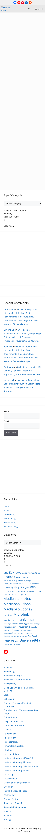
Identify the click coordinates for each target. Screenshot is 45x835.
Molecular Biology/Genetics (17, 783)
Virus (18, 644)
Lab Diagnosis (24, 138)
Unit (16, 641)
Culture (26, 584)
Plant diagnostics (26, 156)
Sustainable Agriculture (15, 175)
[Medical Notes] (7, 8)
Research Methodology (15, 807)
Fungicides (33, 130)
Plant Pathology (28, 164)
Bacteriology (9, 514)
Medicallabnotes (26, 141)
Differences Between (14, 725)
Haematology (10, 518)
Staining (7, 811)
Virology (7, 819)
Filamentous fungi (12, 130)
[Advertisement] (22, 258)
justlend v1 (9, 330)
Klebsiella (8, 594)
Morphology (19, 149)
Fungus (7, 134)
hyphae (15, 134)
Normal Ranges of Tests (15, 791)
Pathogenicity (10, 156)
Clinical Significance (13, 583)
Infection (8, 750)
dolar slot (8, 346)
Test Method (8, 636)
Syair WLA (9, 367)
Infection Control (34, 591)
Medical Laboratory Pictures (17, 762)
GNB (33, 587)
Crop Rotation (25, 116)
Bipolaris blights (24, 108)
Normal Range (17, 624)
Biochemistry (10, 522)
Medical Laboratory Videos (17, 770)
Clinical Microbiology (10, 581)
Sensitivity (21, 633)
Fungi (24, 130)
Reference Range (10, 633)
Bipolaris (25, 105)
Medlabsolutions (12, 145)
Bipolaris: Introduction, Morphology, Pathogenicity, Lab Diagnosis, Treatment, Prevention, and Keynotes (22, 39)
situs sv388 (9, 309)
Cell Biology (9, 699)
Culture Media (10, 717)
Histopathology (11, 526)
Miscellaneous (10, 101)
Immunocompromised (18, 591)
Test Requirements (20, 636)
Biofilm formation (22, 577)
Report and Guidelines (14, 803)
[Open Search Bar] (29, 8)
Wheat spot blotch (12, 182)
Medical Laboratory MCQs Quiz (19, 758)
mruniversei (31, 149)
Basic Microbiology (26, 97)
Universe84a (29, 178)
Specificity (30, 633)
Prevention (24, 167)
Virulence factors (9, 644)
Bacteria (9, 577)
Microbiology (8, 615)
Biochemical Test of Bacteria (17, 679)
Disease (7, 729)
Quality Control (28, 630)
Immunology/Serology (14, 746)
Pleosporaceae (11, 167)
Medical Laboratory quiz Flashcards (21, 766)
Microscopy (9, 774)
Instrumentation (11, 754)
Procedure (7, 630)
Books (6, 695)
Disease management (24, 119)
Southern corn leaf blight (24, 171)
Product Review (11, 799)
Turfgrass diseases (13, 178)
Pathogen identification (25, 153)
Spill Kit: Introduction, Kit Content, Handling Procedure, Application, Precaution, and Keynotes (22, 371)
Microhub (8, 149)
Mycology (23, 101)
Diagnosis (34, 584)
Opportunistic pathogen (32, 624)
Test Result (33, 636)
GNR (6, 591)
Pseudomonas (17, 630)
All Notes (11, 97)
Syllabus (8, 815)
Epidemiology (24, 127)
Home (6, 506)
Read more (11, 89)
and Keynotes (13, 105)
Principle (33, 627)
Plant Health (19, 160)
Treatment (32, 175)
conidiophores (10, 116)
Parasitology (9, 795)
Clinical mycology (22, 112)
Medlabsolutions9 (29, 145)
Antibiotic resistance (31, 573)
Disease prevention (13, 123)
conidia (35, 112)
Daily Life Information (14, 721)
